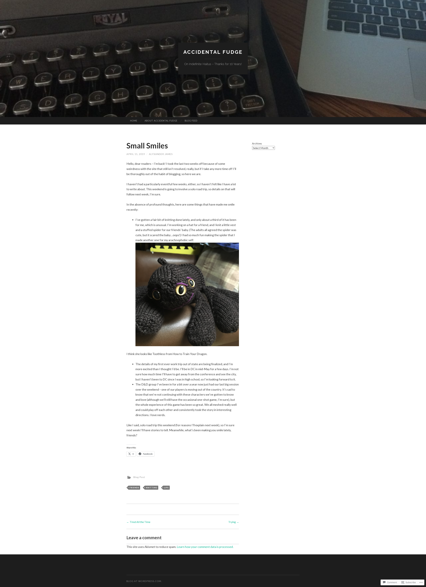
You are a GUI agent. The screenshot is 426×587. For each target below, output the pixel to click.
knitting (151, 487)
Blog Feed (191, 120)
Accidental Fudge (213, 52)
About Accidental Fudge (161, 120)
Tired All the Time (138, 521)
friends (134, 487)
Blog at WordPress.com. (144, 581)
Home (133, 120)
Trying (233, 521)
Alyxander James (161, 154)
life (166, 487)
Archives (257, 143)
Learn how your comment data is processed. (205, 547)
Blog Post (139, 477)
